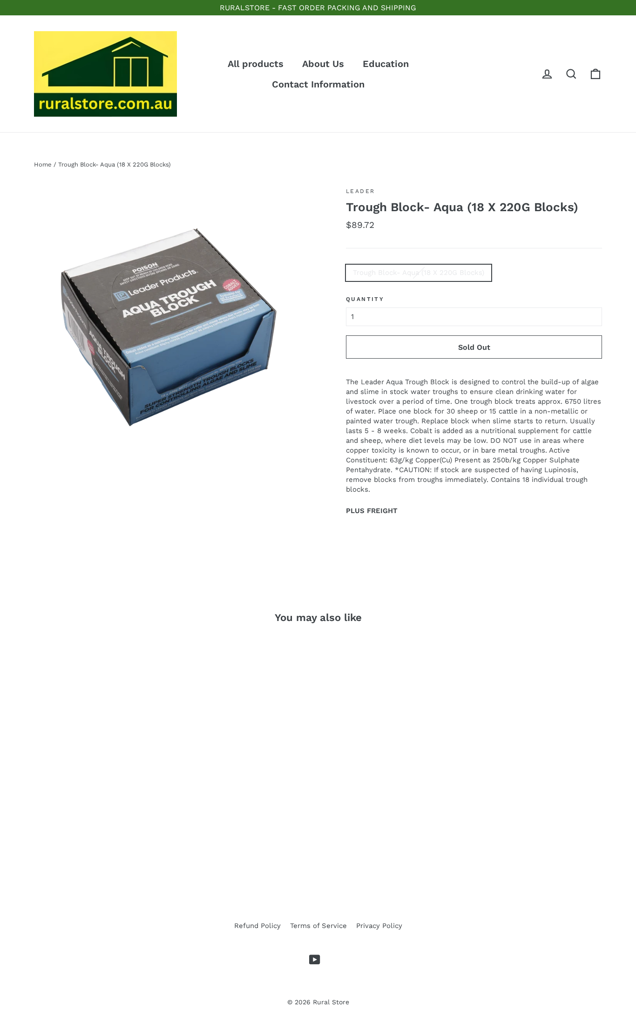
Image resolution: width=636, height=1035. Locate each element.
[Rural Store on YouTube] (314, 959)
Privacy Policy (379, 925)
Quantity (365, 299)
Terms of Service (318, 925)
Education (386, 63)
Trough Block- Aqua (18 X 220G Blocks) (418, 272)
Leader (360, 191)
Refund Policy (257, 925)
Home (43, 164)
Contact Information (318, 84)
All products (256, 63)
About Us (323, 63)
